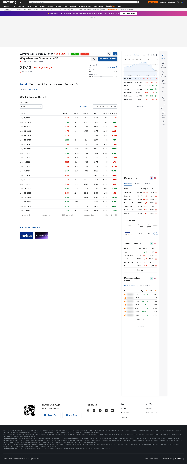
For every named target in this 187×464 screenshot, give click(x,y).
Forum (78, 84)
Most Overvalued (144, 286)
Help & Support (151, 413)
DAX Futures (128, 96)
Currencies (127, 55)
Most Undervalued (130, 286)
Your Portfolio (126, 413)
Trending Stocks (131, 243)
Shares (7, 9)
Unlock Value (111, 67)
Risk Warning (179, 459)
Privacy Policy (167, 459)
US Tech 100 (128, 92)
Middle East (87, 9)
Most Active (128, 183)
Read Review (155, 233)
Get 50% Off (152, 2)
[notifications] (178, 2)
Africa (103, 9)
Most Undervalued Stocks (132, 279)
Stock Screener (98, 6)
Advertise (149, 408)
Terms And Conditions (152, 459)
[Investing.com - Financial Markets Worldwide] (12, 2)
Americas (73, 9)
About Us (149, 404)
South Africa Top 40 (130, 79)
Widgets (124, 417)
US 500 (126, 89)
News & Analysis (44, 84)
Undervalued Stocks (127, 9)
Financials (57, 84)
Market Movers (130, 178)
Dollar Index (128, 99)
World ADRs (52, 9)
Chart (31, 84)
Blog (122, 404)
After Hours (36, 9)
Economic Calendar (85, 6)
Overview (23, 89)
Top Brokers (129, 221)
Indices (136, 55)
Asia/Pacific (96, 9)
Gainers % (138, 183)
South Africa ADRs (63, 9)
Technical (69, 84)
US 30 (126, 85)
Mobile (123, 408)
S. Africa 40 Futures (130, 82)
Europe (80, 9)
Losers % (147, 183)
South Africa (27, 9)
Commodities (146, 55)
